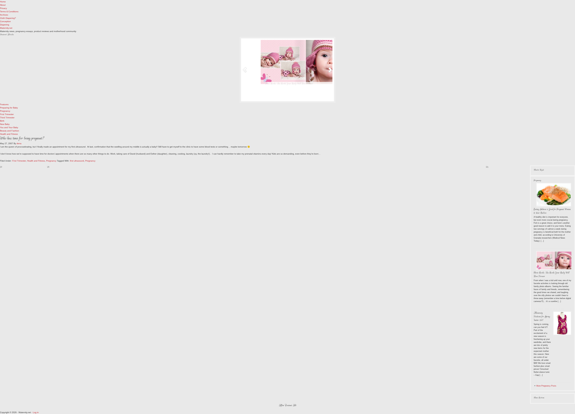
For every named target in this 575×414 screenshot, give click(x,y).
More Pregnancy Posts (546, 386)
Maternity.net (6, 28)
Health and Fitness (36, 161)
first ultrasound (77, 161)
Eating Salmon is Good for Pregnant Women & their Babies (272, 83)
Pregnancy (51, 161)
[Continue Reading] (296, 97)
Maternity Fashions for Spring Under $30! (542, 316)
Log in (36, 412)
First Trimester (19, 161)
